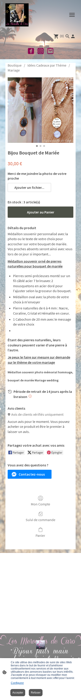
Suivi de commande (40, 520)
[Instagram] (41, 51)
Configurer (17, 683)
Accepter (17, 692)
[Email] (50, 51)
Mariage (14, 70)
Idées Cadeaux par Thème (46, 65)
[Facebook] (31, 51)
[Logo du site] (17, 14)
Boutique (15, 65)
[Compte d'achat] (73, 36)
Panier (40, 535)
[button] (29, 187)
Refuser (35, 692)
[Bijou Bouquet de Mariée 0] (40, 110)
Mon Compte (40, 504)
